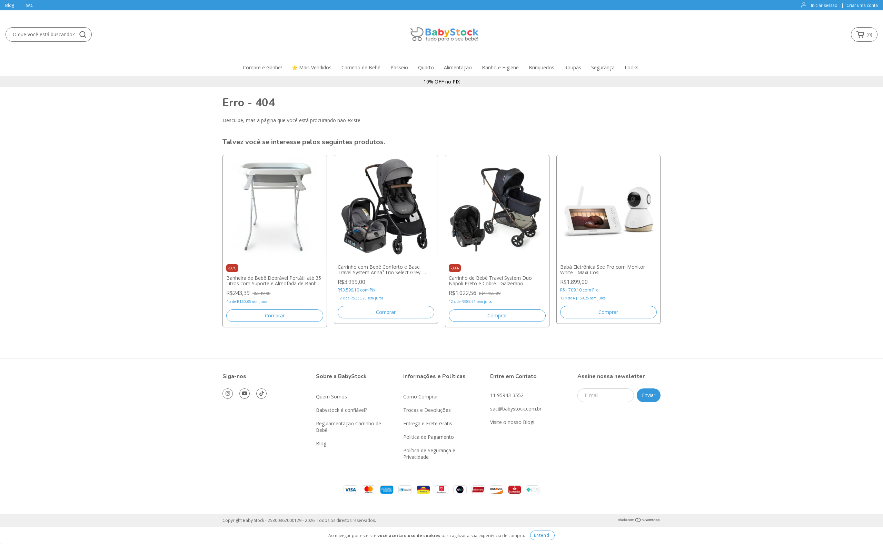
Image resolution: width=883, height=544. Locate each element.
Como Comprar (420, 396)
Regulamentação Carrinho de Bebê (348, 426)
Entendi (542, 535)
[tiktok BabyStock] (261, 393)
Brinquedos (541, 67)
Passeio (399, 67)
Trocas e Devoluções (427, 410)
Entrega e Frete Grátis (427, 423)
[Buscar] (83, 34)
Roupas (572, 67)
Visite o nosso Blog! (512, 422)
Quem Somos (331, 396)
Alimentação (458, 67)
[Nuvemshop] (639, 520)
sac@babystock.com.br (516, 408)
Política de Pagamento (428, 437)
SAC (29, 5)
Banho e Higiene (500, 67)
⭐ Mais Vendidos (311, 67)
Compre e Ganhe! (262, 67)
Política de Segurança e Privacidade (429, 453)
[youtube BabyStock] (244, 393)
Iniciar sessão (824, 5)
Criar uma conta (862, 5)
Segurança (603, 67)
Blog (9, 5)
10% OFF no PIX (442, 81)
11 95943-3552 (507, 395)
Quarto (426, 67)
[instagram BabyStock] (227, 393)
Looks (631, 67)
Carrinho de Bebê (360, 67)
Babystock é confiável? (341, 410)
